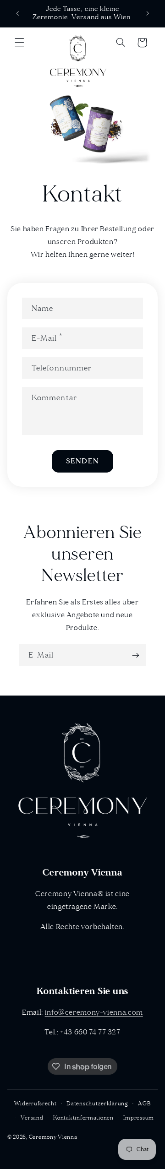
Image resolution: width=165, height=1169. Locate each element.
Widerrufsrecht (35, 1103)
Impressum (138, 1118)
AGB (144, 1103)
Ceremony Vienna (53, 1137)
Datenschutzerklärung (97, 1103)
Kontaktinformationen (83, 1118)
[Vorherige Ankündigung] (17, 13)
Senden (82, 461)
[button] (19, 42)
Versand (32, 1118)
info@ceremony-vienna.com (94, 1012)
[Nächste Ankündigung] (148, 13)
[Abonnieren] (135, 655)
